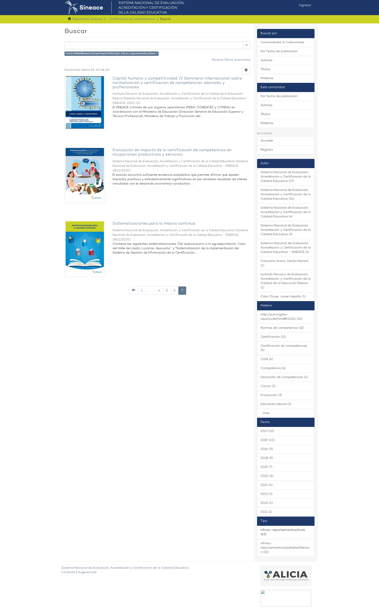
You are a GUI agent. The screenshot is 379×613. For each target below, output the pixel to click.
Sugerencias (87, 572)
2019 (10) (268, 440)
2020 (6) (267, 476)
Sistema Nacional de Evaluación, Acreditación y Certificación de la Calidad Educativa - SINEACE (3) (286, 247)
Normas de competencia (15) (282, 328)
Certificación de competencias (132, 19)
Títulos (265, 69)
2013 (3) (267, 494)
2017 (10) (267, 431)
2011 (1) (266, 512)
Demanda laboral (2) (276, 404)
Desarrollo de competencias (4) (284, 377)
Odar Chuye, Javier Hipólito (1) (283, 297)
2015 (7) (266, 467)
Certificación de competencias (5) (284, 348)
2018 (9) (267, 458)
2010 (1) (267, 503)
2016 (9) (267, 449)
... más (265, 413)
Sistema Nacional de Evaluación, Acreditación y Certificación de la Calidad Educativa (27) (286, 176)
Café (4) (267, 359)
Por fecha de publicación (279, 51)
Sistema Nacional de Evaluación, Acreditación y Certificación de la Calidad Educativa (124, 568)
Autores (266, 60)
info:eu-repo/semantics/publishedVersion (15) (285, 547)
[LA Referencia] (286, 598)
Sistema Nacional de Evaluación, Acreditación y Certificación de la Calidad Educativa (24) (286, 194)
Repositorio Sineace (87, 19)
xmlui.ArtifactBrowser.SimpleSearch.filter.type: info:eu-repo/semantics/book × (111, 53)
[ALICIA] (286, 576)
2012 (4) (267, 485)
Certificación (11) (273, 337)
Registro (267, 150)
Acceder (267, 141)
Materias (267, 78)
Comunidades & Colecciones (282, 42)
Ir (247, 45)
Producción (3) (271, 395)
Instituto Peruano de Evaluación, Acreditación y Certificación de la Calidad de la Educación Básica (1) (286, 281)
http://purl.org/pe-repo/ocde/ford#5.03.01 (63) (281, 317)
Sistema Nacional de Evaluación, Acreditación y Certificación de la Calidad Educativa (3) (286, 230)
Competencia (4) (273, 368)
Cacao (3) (268, 386)
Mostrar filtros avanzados (231, 60)
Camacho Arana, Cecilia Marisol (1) (284, 263)
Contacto (68, 572)
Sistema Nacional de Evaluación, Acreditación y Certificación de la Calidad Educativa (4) (286, 212)
